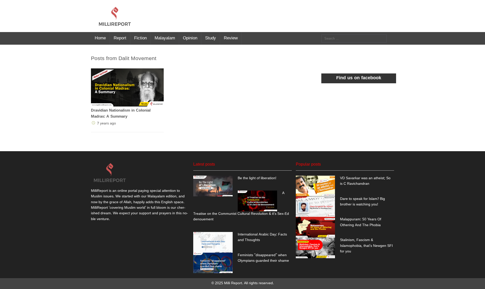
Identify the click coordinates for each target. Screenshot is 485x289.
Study (210, 38)
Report (120, 38)
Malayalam (165, 38)
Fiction (140, 38)
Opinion (190, 38)
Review (231, 38)
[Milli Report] (115, 16)
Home (100, 38)
